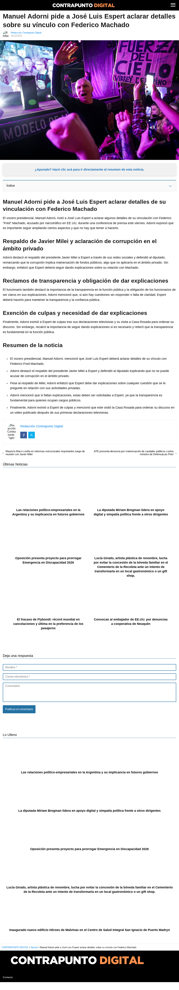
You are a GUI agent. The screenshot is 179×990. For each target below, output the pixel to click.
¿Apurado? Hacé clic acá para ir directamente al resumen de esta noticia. (89, 169)
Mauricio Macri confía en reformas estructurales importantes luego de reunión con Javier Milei (45, 453)
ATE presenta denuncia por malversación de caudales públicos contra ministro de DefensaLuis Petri (133, 453)
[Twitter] (31, 435)
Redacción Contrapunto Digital (26, 32)
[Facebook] (23, 435)
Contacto (8, 977)
